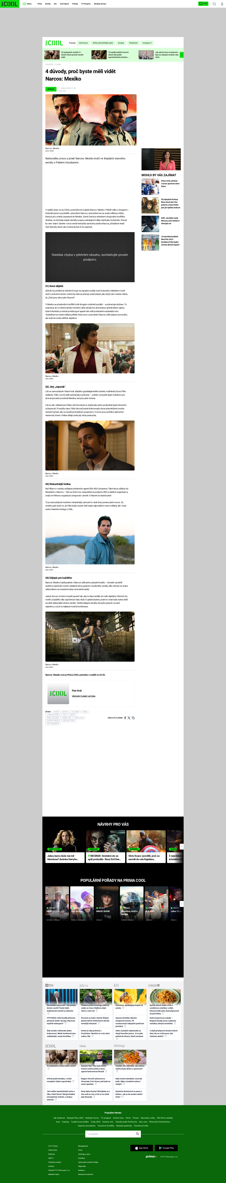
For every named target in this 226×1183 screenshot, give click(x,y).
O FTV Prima (53, 1146)
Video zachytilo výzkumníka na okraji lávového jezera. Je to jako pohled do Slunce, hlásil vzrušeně (129, 1033)
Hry (55, 4)
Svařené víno (107, 1122)
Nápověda (82, 1166)
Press (80, 1150)
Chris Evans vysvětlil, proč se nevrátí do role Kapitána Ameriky (144, 858)
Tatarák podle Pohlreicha (126, 1122)
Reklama (51, 1154)
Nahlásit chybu (53, 1174)
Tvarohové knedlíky (105, 1126)
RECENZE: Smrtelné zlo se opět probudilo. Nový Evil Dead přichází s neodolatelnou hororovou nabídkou (104, 858)
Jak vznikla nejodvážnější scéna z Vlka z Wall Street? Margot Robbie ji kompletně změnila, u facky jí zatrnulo (61, 1095)
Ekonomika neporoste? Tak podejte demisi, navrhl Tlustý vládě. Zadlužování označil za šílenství (61, 1008)
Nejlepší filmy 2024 (75, 1118)
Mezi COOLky (53, 911)
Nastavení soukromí (85, 1174)
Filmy (40, 4)
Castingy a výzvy (84, 1154)
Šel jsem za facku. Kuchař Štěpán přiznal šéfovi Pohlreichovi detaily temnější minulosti (95, 1021)
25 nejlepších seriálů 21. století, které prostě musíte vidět (72, 54)
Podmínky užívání (54, 1162)
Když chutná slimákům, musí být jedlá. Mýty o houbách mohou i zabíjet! (128, 1081)
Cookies (51, 1166)
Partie (128, 1118)
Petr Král (62, 91)
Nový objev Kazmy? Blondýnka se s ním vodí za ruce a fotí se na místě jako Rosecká (95, 1094)
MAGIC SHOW (103, 911)
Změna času (118, 1118)
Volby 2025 (95, 1122)
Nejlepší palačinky (124, 1126)
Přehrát (52, 908)
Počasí (136, 1118)
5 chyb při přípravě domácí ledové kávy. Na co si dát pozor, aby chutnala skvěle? (164, 1033)
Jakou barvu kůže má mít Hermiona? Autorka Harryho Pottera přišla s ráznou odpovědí (62, 858)
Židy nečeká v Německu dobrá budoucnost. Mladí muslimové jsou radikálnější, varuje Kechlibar (61, 1033)
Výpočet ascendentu (86, 1126)
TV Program (86, 4)
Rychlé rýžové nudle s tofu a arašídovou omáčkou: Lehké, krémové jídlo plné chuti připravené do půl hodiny (164, 1009)
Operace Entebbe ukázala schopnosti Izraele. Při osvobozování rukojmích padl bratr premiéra (129, 1022)
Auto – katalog (62, 1122)
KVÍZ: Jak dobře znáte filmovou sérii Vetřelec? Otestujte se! (170, 221)
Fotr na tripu (77, 911)
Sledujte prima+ (100, 4)
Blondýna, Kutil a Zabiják (129, 913)
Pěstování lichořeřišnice (159, 1122)
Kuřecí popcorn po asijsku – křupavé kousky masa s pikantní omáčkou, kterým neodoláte (163, 1021)
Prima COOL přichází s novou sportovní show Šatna (170, 183)
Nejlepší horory (92, 1118)
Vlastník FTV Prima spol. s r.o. (59, 1170)
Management (83, 1146)
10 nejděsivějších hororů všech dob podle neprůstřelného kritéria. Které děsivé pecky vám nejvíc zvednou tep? (118, 57)
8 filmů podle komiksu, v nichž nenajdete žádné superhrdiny (59, 1080)
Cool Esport (64, 4)
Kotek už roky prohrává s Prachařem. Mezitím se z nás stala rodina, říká (95, 1033)
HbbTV (50, 1158)
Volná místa (52, 1150)
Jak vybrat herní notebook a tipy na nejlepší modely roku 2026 (167, 54)
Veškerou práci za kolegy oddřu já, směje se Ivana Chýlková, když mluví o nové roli (95, 1008)
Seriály (48, 4)
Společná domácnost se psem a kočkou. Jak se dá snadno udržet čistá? (128, 1094)
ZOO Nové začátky (165, 1118)
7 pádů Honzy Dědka (80, 1122)
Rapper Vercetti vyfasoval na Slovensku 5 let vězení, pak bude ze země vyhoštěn (95, 1081)
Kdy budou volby (148, 1118)
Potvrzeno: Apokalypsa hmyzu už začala (129, 1006)
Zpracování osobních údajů (88, 1162)
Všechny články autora (83, 696)
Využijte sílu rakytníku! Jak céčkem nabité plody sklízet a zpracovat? (130, 1067)
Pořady (75, 4)
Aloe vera (143, 1122)
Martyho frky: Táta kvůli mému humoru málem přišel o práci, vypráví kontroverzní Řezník (93, 1069)
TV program (106, 1118)
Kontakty (81, 1158)
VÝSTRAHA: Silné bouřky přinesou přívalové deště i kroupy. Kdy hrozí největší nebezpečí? (61, 1021)
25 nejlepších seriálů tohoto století (61, 1066)
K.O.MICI (150, 911)
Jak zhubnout (59, 1118)
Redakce (81, 1170)
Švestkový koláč (141, 1126)
